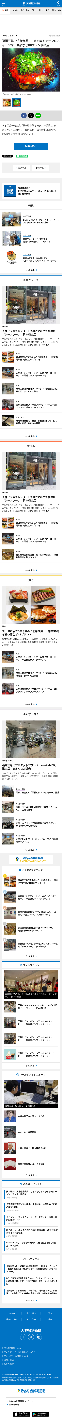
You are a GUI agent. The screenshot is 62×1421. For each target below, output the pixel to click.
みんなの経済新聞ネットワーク (31, 1391)
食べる (15, 10)
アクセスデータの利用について (16, 1356)
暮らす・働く (44, 10)
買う (34, 10)
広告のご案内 (9, 1364)
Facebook (23, 1337)
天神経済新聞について (12, 1348)
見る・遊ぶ (25, 10)
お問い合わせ (9, 1360)
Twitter (31, 1337)
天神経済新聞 (31, 4)
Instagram (39, 1337)
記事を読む (31, 146)
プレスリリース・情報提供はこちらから (19, 1352)
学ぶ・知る (56, 10)
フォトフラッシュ (9, 35)
